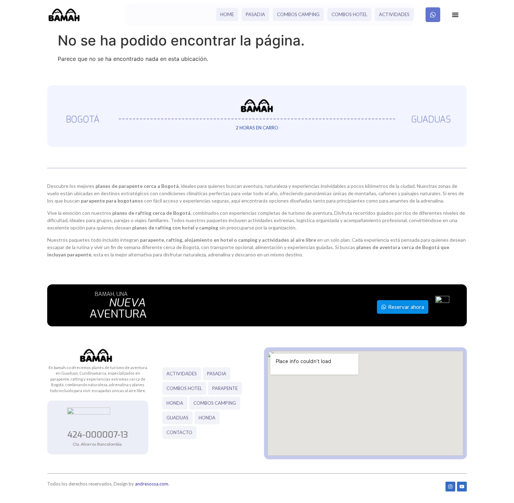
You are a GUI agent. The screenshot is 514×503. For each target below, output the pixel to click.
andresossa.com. (152, 484)
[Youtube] (462, 486)
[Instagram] (450, 486)
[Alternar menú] (455, 14)
